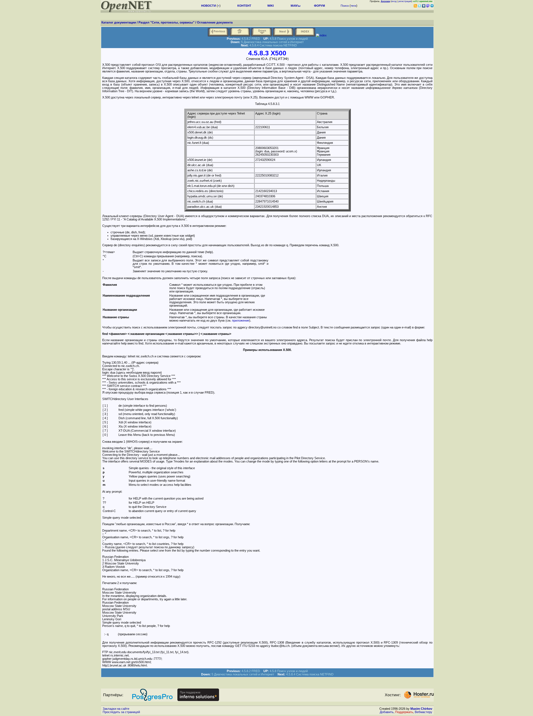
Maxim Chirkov (421, 708)
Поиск (345, 5)
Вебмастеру (423, 712)
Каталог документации (118, 22)
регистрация (404, 1)
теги (353, 5)
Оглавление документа (215, 22)
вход (393, 1)
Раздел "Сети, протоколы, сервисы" (166, 22)
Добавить (387, 712)
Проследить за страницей (121, 712)
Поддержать (404, 712)
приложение (240, 320)
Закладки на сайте (116, 708)
